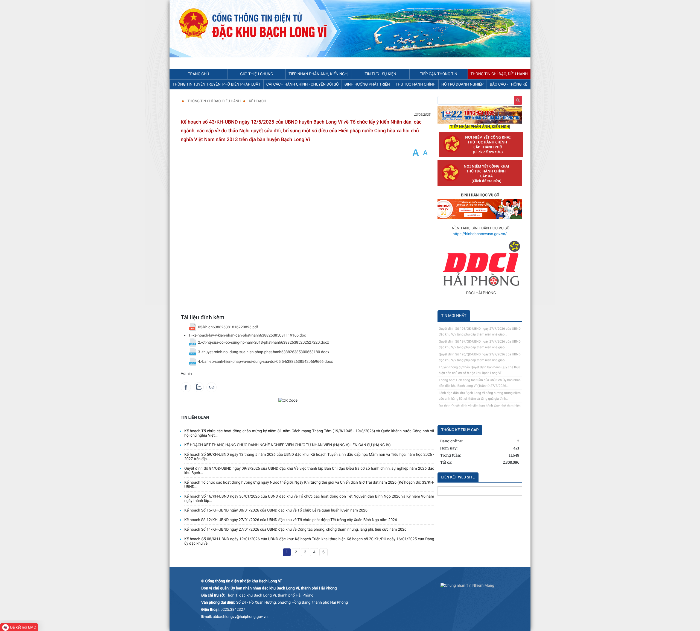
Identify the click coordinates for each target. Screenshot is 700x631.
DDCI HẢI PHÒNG (481, 293)
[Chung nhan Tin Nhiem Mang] (467, 585)
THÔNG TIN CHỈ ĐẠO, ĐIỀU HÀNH (214, 101)
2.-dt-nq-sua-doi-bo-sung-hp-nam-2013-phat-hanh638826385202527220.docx (263, 342)
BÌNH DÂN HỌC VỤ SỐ (480, 195)
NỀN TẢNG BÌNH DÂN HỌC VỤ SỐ (480, 228)
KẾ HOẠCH (257, 101)
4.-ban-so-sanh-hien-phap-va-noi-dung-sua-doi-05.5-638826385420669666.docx (265, 362)
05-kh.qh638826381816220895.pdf (228, 327)
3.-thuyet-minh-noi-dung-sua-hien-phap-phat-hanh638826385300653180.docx (263, 352)
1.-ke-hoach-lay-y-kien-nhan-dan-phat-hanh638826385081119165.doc (247, 335)
